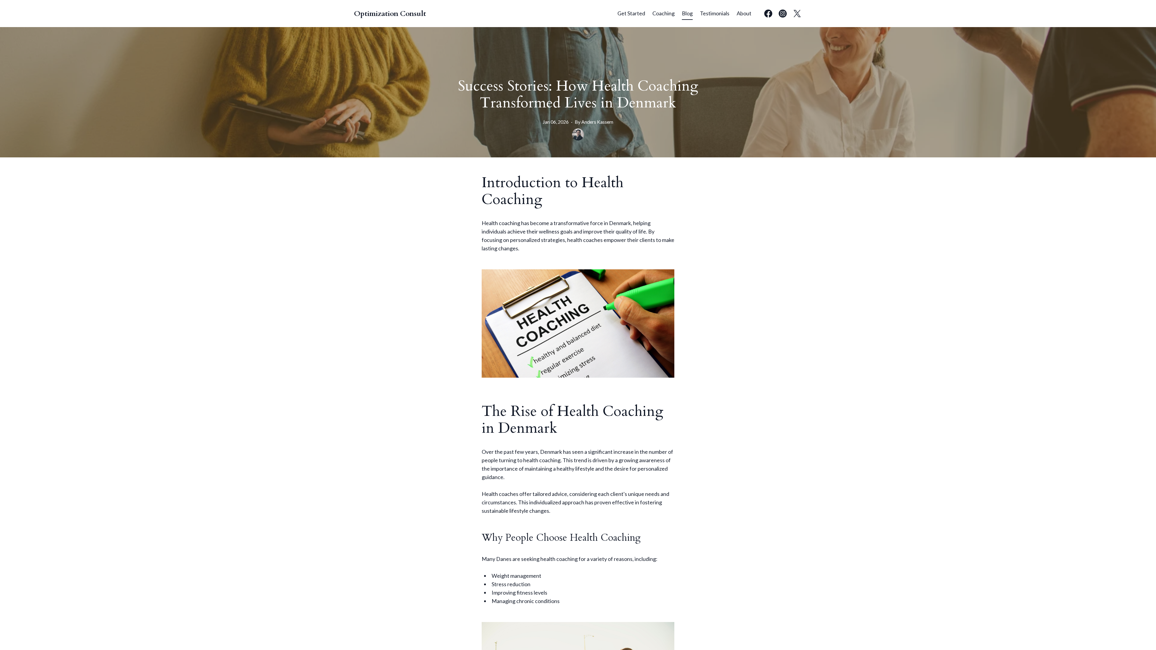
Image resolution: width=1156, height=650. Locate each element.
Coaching (663, 13)
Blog (687, 13)
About (744, 13)
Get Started (631, 13)
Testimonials (714, 13)
